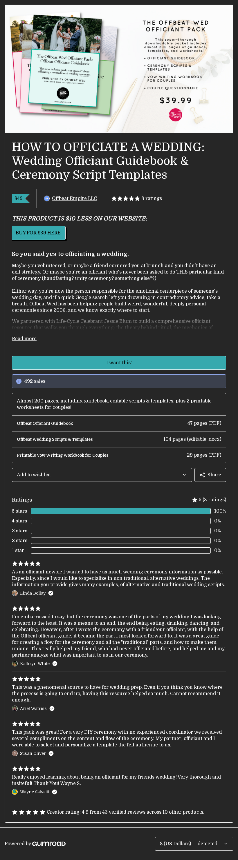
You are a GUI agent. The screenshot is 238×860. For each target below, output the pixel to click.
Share (214, 475)
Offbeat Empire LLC (74, 198)
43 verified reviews (123, 812)
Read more (24, 338)
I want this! (119, 362)
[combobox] (102, 475)
